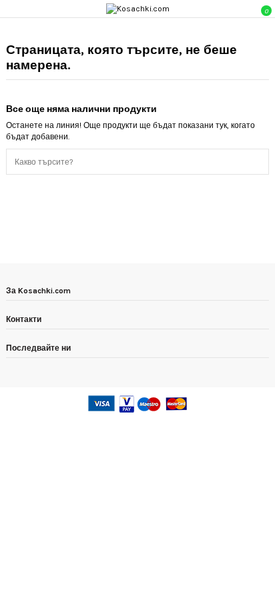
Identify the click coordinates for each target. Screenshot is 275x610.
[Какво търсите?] (261, 162)
